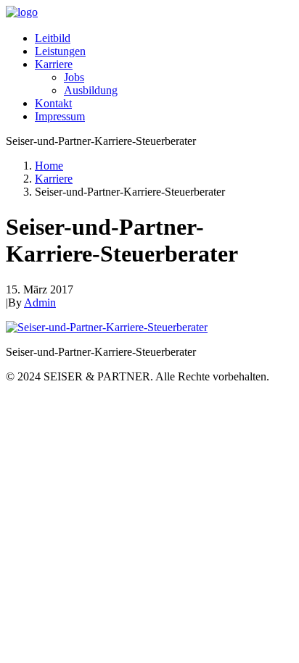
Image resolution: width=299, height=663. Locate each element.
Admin (40, 302)
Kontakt (53, 103)
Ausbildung (91, 90)
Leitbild (52, 38)
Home (49, 165)
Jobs (74, 77)
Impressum (60, 116)
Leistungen (60, 51)
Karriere (54, 64)
